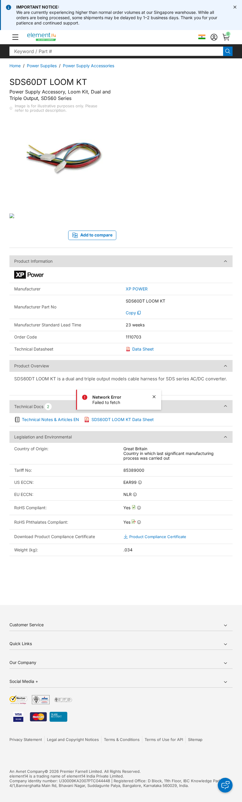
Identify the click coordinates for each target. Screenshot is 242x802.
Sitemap (195, 739)
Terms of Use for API (164, 739)
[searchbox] (116, 51)
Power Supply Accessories (88, 65)
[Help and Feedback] (225, 785)
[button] (15, 37)
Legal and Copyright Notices (73, 739)
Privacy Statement (25, 739)
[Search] (228, 51)
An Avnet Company (27, 771)
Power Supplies (42, 65)
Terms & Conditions (122, 739)
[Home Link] (53, 37)
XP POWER (137, 289)
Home (15, 65)
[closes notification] (235, 7)
